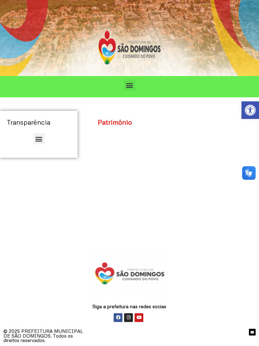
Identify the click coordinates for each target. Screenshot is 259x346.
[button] (129, 85)
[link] (250, 110)
